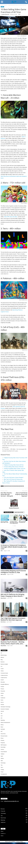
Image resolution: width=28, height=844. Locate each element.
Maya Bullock (3, 598)
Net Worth (3, 729)
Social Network (4, 751)
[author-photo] (14, 503)
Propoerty (3, 742)
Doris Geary (3, 621)
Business (2, 661)
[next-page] (15, 526)
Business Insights (4, 664)
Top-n (2, 767)
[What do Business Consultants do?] (23, 518)
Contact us (3, 833)
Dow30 (2, 679)
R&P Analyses (3, 744)
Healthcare (3, 697)
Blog (2, 659)
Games (5, 5)
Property (2, 740)
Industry (2, 704)
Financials (3, 691)
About (2, 831)
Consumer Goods (4, 673)
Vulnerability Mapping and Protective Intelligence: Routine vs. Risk (13, 571)
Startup (2, 758)
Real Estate (3, 747)
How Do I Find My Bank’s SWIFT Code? (4, 522)
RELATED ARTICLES (8, 512)
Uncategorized (4, 774)
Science (2, 749)
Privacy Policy (19, 841)
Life (1, 718)
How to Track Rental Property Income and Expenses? (21, 494)
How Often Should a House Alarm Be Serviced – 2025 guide (7, 494)
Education (3, 682)
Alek (2, 550)
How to (2, 702)
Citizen (2, 670)
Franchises (12, 486)
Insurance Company (5, 709)
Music (2, 727)
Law (1, 715)
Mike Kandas (3, 574)
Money (2, 724)
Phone (2, 738)
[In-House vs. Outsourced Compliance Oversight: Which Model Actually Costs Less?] (14, 536)
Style (2, 760)
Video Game (21, 486)
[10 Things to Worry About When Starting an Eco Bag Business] (14, 518)
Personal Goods (4, 736)
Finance (2, 688)
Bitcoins (2, 657)
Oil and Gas (3, 733)
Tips (1, 765)
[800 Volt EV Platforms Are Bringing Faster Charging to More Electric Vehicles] (14, 586)
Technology (3, 762)
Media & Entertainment (5, 722)
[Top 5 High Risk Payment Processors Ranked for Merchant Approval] (14, 609)
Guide (17, 486)
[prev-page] (13, 526)
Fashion (2, 686)
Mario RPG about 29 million (10, 216)
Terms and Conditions (10, 841)
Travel (2, 771)
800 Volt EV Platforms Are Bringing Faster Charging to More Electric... (12, 595)
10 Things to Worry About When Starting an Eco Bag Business (14, 522)
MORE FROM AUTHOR (19, 512)
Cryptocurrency (4, 677)
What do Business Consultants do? (22, 522)
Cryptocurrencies (4, 675)
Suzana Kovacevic (5, 14)
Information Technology (5, 706)
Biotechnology (4, 655)
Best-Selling (6, 486)
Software (2, 753)
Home (2, 5)
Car (1, 666)
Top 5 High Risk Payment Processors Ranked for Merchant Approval (13, 619)
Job (1, 713)
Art (1, 652)
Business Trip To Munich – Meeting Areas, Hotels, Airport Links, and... (12, 643)
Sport (2, 756)
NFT (1, 731)
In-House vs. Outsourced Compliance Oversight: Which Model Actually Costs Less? (14, 547)
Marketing (3, 720)
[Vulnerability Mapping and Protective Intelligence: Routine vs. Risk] (14, 562)
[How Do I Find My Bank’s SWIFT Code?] (5, 518)
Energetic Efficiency (5, 684)
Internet (2, 711)
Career (2, 668)
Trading (2, 769)
